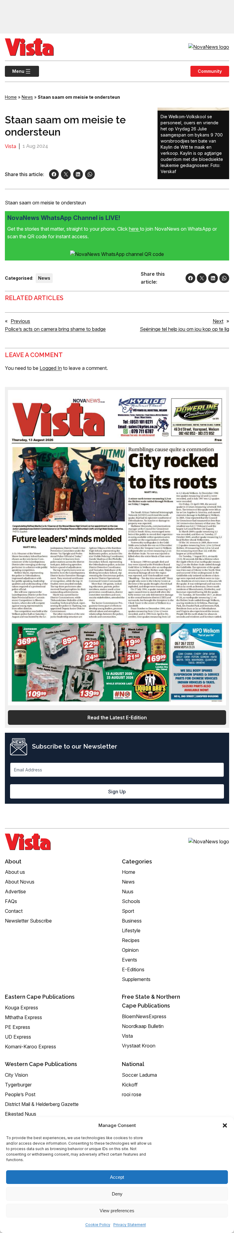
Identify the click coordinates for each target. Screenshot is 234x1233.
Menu (14, 71)
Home (11, 97)
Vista (10, 146)
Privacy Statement (129, 1224)
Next (218, 321)
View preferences (117, 1210)
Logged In (51, 368)
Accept (117, 1177)
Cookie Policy (97, 1224)
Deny (117, 1193)
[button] (225, 1125)
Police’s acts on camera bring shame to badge (55, 329)
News (27, 97)
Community (210, 71)
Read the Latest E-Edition (117, 717)
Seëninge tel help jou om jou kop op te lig (184, 329)
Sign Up (117, 791)
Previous (20, 321)
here (134, 229)
